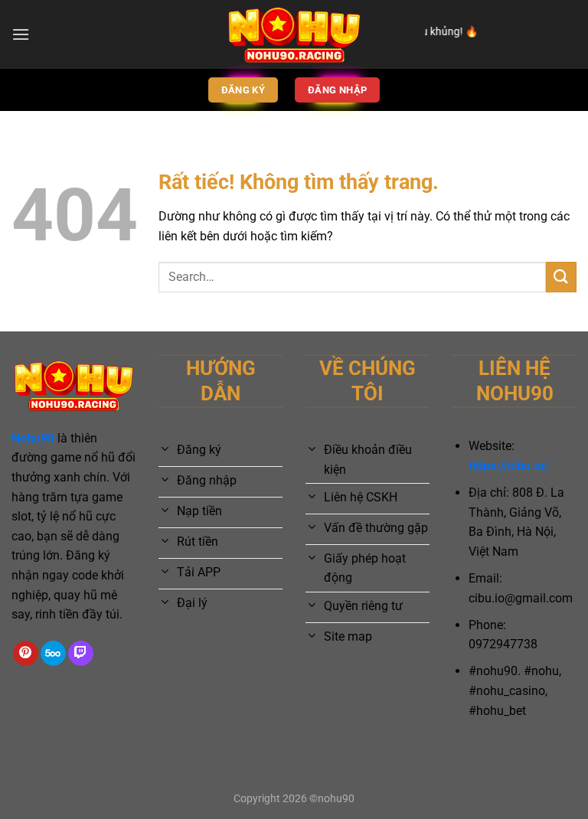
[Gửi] (561, 277)
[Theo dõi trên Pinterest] (25, 654)
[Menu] (20, 34)
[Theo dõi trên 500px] (53, 654)
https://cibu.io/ (509, 465)
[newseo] (294, 34)
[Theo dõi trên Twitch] (80, 654)
